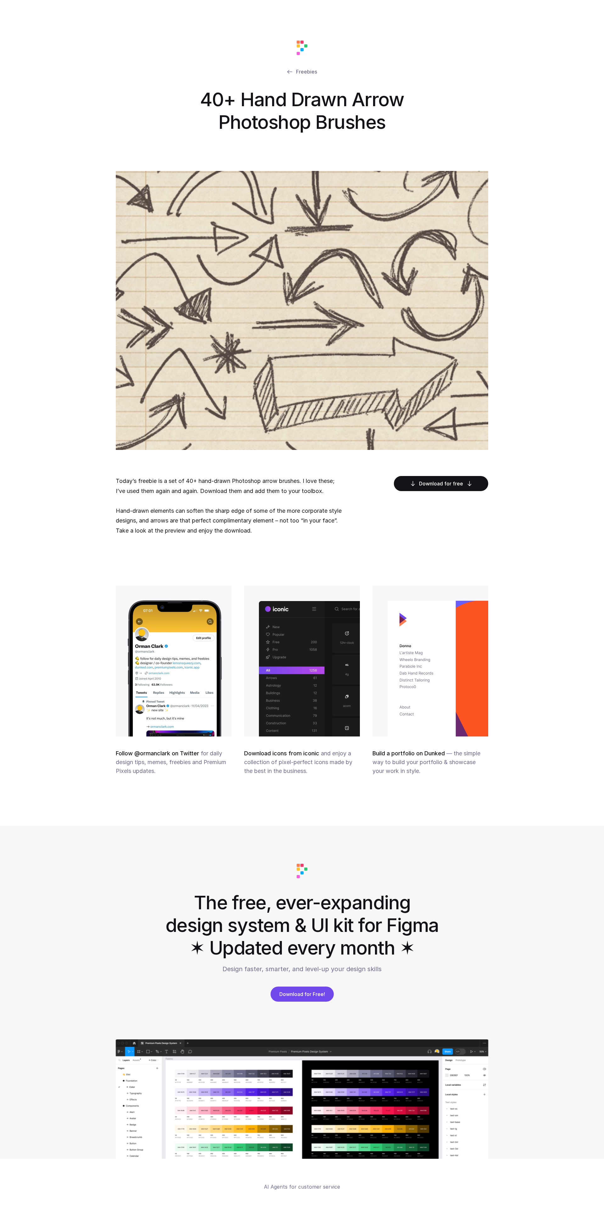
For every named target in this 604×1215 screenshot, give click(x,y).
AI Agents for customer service (302, 1187)
